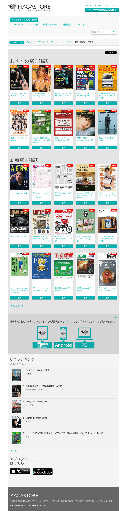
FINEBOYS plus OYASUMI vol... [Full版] (85, 139)
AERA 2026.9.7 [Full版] (19, 193)
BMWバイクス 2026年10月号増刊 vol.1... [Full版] (63, 239)
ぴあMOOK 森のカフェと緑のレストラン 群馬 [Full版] (41, 140)
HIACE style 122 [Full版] (19, 236)
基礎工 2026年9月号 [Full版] (84, 289)
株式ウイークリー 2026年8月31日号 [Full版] (63, 139)
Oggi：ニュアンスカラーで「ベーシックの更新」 (51, 42)
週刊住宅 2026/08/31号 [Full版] (63, 194)
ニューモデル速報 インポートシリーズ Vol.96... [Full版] (107, 96)
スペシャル (81, 24)
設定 (106, 5)
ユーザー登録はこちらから (103, 9)
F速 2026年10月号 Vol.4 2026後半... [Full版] (63, 95)
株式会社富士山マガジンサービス (99, 501)
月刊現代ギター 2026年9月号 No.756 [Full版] (19, 95)
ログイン (90, 5)
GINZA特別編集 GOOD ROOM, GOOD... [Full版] (85, 239)
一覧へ (15, 450)
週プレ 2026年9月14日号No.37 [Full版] (41, 95)
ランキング (32, 24)
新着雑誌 (67, 24)
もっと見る (18, 305)
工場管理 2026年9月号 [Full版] (63, 289)
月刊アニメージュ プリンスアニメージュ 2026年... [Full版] (41, 195)
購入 (19, 103)
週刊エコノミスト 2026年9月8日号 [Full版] (85, 95)
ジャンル (17, 24)
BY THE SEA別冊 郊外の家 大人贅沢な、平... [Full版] (85, 195)
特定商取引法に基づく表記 (63, 501)
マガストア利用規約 (18, 501)
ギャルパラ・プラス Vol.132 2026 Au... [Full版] (107, 195)
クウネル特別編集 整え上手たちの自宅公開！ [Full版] (107, 239)
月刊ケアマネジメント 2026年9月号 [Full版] (40, 289)
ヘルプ (115, 5)
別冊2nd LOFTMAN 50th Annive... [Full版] (40, 238)
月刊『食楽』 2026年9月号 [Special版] (107, 289)
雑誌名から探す (50, 24)
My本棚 (98, 5)
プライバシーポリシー (41, 501)
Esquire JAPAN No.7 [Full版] (106, 139)
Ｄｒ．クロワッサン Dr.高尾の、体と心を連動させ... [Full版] (19, 290)
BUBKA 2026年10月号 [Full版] (19, 139)
